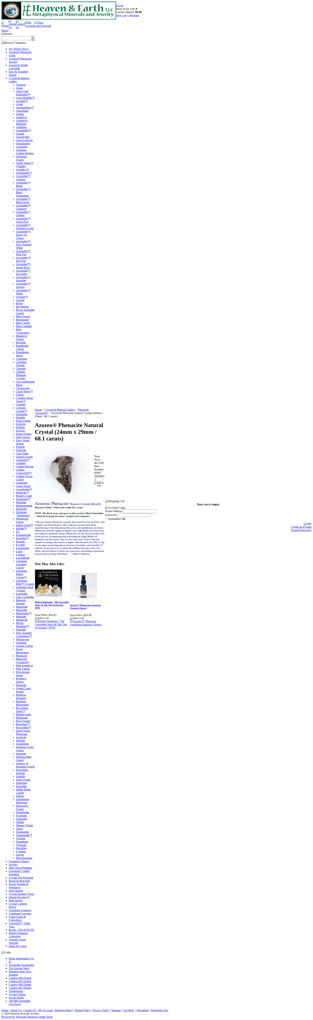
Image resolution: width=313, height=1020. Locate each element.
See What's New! (19, 48)
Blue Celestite (24, 326)
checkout (134, 15)
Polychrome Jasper (23, 674)
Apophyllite (23, 136)
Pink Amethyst (24, 665)
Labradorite (22, 548)
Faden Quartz (24, 433)
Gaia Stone (22, 453)
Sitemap (116, 1010)
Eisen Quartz (23, 420)
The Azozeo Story (19, 968)
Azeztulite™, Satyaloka (23, 272)
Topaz (19, 828)
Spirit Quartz (23, 779)
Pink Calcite (23, 668)
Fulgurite (21, 450)
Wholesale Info (159, 1010)
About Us (16, 1010)
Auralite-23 (22, 169)
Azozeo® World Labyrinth (18, 67)
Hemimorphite (24, 505)
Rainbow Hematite (21, 696)
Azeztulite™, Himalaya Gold (25, 227)
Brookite (21, 342)
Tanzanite (21, 818)
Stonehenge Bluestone (22, 801)
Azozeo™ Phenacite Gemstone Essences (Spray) (85, 606)
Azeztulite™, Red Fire (23, 259)
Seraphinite (22, 743)
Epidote (20, 427)
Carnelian (21, 358)
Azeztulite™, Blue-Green (23, 200)
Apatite (20, 133)
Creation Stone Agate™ (24, 399)
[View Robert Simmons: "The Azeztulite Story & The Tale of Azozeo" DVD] (52, 627)
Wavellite (21, 848)
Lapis (19, 551)
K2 (18, 531)
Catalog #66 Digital (20, 984)
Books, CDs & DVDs (21, 929)
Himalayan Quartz (22, 520)
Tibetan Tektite (24, 825)
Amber (20, 114)
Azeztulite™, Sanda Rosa (23, 266)
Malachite (21, 610)
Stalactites (21, 783)
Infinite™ (21, 528)
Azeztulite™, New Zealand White (24, 244)
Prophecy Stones (21, 680)
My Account (45, 1010)
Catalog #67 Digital (20, 981)
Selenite (20, 740)
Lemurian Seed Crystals (24, 589)
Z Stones (21, 851)
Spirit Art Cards (18, 946)
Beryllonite (22, 306)
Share (4, 30)
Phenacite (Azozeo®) (22, 660)
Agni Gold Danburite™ (23, 93)
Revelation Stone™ (22, 709)
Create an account (301, 526)
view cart (121, 15)
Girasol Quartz (24, 456)
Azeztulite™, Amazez (23, 178)
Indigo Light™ (24, 525)
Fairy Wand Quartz (22, 442)
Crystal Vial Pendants (21, 877)
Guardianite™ (24, 489)
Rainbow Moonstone (22, 703)
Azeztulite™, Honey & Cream (23, 235)
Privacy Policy (101, 1010)
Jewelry (13, 864)
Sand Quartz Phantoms (23, 732)
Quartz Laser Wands (23, 690)
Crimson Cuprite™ (21, 409)
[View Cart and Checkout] (42, 25)
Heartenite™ (23, 499)
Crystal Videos (17, 994)
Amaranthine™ (25, 107)
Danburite (21, 414)
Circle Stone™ (24, 391)
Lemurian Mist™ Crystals (25, 582)
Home (38, 409)
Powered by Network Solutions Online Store (27, 1016)
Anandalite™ (23, 130)
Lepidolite (22, 593)
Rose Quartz (23, 721)
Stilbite (20, 796)
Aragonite (21, 146)
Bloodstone (22, 319)
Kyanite (20, 544)
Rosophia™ (23, 724)
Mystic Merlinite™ (22, 625)
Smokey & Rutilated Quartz (25, 765)
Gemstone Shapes (19, 861)
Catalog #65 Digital (20, 987)
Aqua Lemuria (24, 140)
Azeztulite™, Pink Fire (23, 253)
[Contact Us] (20, 27)
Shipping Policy (64, 1010)
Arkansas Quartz (21, 158)
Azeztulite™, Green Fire (23, 220)
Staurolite (21, 786)
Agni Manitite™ (25, 97)
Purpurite (21, 685)
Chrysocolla (23, 388)
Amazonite (22, 110)
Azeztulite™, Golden (23, 213)
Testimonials (16, 991)
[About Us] (12, 27)
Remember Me (117, 518)
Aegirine (21, 84)
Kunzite (20, 541)
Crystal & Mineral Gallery (60, 409)
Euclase (20, 430)
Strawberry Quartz (22, 807)
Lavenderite (23, 557)
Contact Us (30, 1010)
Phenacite (21, 655)
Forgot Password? (301, 530)
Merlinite (21, 616)
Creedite (21, 404)
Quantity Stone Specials (17, 941)
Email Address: (113, 511)
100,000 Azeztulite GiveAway (19, 1002)
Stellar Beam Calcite (23, 791)
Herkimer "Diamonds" (23, 514)
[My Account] (29, 25)
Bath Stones (15, 900)
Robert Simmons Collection (18, 935)
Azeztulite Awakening (21, 965)
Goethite (21, 463)
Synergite (21, 815)
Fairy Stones (23, 437)
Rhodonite (22, 717)
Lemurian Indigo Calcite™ (21, 574)
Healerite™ (22, 492)
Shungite (21, 753)
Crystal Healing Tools (21, 893)
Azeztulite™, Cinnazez (23, 207)
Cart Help (129, 1010)
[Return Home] (5, 25)
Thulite (20, 822)
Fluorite (20, 446)
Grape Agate (23, 486)
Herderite (21, 508)
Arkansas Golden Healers (25, 151)
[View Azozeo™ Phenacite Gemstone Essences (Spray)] (87, 624)
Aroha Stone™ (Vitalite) (24, 165)
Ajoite (19, 104)
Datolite (20, 417)
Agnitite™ (22, 101)
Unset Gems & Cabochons (17, 918)
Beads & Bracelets (19, 880)
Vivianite (21, 845)
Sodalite (20, 776)
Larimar (20, 554)
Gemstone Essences (20, 910)
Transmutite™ (24, 835)
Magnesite (22, 606)
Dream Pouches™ (19, 897)
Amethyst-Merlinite (22, 122)
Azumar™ (22, 296)
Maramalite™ (24, 613)
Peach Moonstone (22, 651)
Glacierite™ (23, 460)
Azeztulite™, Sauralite (23, 279)
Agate (19, 88)
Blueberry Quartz (21, 337)
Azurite (20, 300)
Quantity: (99, 475)
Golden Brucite (25, 466)
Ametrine (21, 127)
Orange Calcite (24, 645)
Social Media (16, 997)
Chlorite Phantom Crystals (21, 375)
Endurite (21, 424)
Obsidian (21, 642)
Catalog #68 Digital (20, 978)
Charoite (21, 368)
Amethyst (21, 117)
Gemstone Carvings (20, 913)
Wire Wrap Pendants (20, 867)
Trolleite (20, 838)
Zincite (20, 854)
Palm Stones (16, 890)
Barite (19, 303)
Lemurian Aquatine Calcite (21, 564)
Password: (111, 514)
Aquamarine (23, 143)
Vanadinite (22, 841)
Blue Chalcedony (23, 331)
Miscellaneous (24, 858)
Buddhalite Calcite (22, 347)
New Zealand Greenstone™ (24, 634)
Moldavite (22, 619)
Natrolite (21, 629)
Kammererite (23, 535)
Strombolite (22, 812)
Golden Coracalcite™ (24, 471)
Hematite (21, 502)
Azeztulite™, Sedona (23, 285)
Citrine (20, 394)
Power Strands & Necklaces (18, 886)
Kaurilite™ (22, 538)
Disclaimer (143, 1010)
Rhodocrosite (23, 714)
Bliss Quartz (23, 316)
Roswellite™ (23, 727)
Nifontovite (22, 639)
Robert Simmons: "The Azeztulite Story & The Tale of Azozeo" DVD (52, 605)
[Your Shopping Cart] (119, 5)
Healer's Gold (24, 495)
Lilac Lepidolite (25, 597)
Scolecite (21, 737)
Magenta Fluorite (21, 602)
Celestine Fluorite (21, 364)
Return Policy (83, 1010)
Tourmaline (22, 831)
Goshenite (22, 482)
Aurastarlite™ (24, 172)
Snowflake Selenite (22, 771)
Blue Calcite (23, 322)
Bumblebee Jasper (22, 354)
